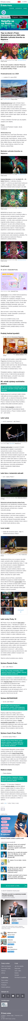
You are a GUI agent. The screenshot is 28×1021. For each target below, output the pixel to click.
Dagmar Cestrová (20, 354)
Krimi (3, 821)
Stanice (3, 970)
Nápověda (17, 968)
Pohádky (4, 825)
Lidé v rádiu (18, 970)
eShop (3, 973)
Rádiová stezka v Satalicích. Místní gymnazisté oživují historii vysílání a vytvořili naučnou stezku (12, 778)
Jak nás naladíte (19, 966)
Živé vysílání (5, 831)
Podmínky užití (18, 1015)
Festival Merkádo (6, 179)
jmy (5, 803)
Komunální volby (6, 968)
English (3, 1017)
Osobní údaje (10, 1015)
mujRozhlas (4, 814)
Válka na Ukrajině (6, 966)
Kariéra (17, 973)
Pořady (4, 828)
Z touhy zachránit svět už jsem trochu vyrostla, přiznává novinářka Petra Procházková (17, 876)
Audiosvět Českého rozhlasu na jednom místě (12, 838)
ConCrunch (4, 295)
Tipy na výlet (5, 17)
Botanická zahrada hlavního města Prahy (13, 502)
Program (11, 8)
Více (21, 17)
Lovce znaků (18, 581)
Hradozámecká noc (6, 103)
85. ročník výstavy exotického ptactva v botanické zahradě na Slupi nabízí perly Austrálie (13, 388)
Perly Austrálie (10, 407)
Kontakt (17, 975)
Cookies (3, 1015)
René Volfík (11, 443)
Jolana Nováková (7, 99)
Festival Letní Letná (6, 447)
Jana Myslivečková (22, 60)
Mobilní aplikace (5, 987)
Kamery (25, 8)
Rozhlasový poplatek (20, 977)
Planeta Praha (8, 681)
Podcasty (4, 985)
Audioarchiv (18, 8)
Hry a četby (5, 818)
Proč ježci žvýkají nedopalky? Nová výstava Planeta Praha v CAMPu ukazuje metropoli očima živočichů (14, 672)
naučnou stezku (9, 786)
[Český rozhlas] (5, 2)
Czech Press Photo (17, 753)
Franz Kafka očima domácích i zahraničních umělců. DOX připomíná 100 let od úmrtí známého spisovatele (13, 707)
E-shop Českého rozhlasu (10, 891)
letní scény (21, 622)
